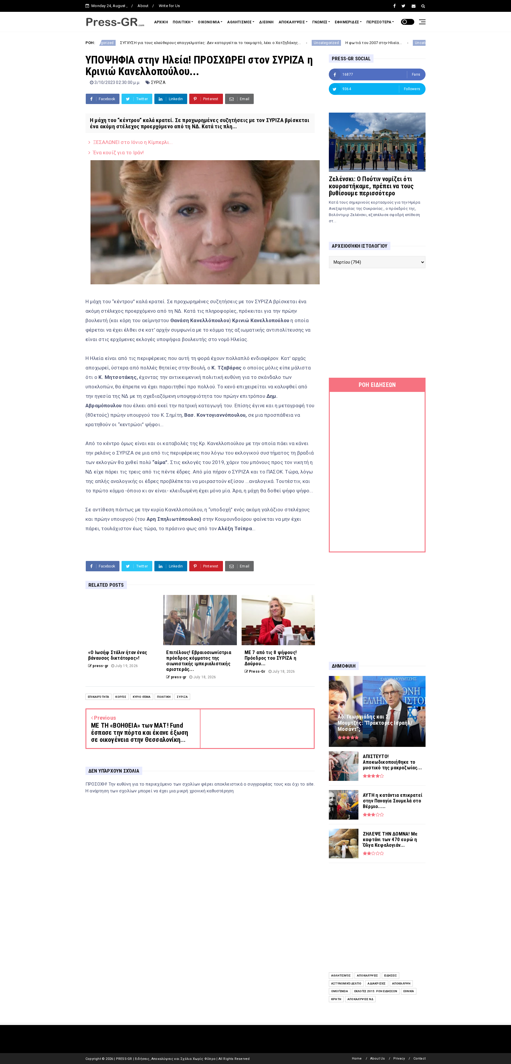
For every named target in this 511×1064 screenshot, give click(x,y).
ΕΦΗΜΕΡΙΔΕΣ (347, 22)
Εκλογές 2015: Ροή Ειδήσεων (375, 991)
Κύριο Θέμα (142, 696)
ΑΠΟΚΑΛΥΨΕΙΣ (292, 22)
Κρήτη (336, 999)
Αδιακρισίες (377, 983)
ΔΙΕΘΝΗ (266, 22)
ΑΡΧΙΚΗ (161, 22)
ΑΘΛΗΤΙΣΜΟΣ (239, 22)
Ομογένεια (339, 991)
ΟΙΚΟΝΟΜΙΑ (209, 22)
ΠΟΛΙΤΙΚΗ (182, 22)
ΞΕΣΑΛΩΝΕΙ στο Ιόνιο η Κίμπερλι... (133, 142)
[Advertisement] (377, 323)
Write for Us (169, 6)
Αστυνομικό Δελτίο (346, 983)
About (143, 6)
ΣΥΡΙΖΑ (158, 82)
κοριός (120, 696)
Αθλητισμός (341, 975)
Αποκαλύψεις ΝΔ (360, 999)
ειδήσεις (390, 975)
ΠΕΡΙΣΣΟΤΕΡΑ (378, 22)
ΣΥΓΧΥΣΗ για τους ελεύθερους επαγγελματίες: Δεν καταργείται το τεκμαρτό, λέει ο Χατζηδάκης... (164, 42)
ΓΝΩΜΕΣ (319, 22)
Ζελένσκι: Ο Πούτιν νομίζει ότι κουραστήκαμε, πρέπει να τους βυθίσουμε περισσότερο (371, 186)
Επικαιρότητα (98, 696)
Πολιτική (164, 696)
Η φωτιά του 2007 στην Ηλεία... (327, 42)
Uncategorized (280, 43)
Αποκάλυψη (401, 983)
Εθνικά (408, 991)
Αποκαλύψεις (367, 975)
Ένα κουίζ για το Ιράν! (118, 152)
